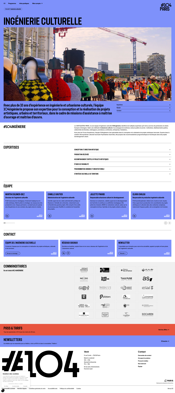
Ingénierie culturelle (16, 9)
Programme (12, 3)
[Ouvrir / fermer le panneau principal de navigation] (4, 3)
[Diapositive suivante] (169, 223)
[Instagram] (68, 253)
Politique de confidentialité (67, 388)
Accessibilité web (52, 388)
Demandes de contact (144, 355)
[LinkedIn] (7, 216)
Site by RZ (170, 388)
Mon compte (36, 3)
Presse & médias (143, 361)
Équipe (140, 366)
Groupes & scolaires (144, 358)
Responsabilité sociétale (8, 388)
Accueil (7, 9)
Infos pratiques (24, 3)
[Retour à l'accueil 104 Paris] (166, 3)
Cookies (78, 388)
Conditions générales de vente (37, 388)
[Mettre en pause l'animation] (24, 328)
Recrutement (142, 363)
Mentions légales (22, 388)
